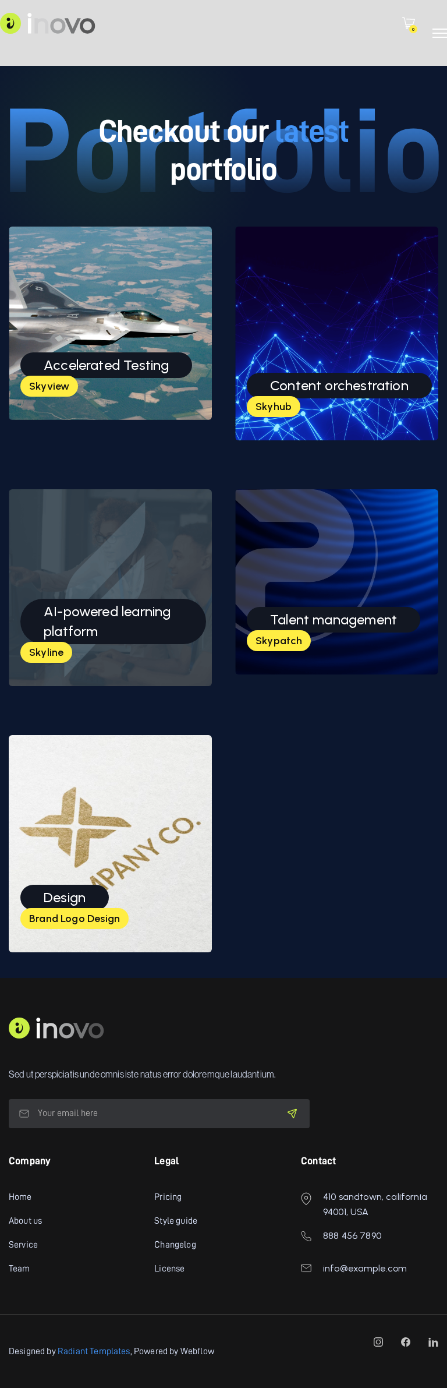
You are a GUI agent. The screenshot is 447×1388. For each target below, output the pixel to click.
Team (19, 1268)
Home (20, 1197)
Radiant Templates (94, 1351)
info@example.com (365, 1268)
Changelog (175, 1244)
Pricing (168, 1197)
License (169, 1268)
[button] (408, 23)
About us (25, 1220)
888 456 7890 (352, 1235)
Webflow (197, 1351)
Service (23, 1244)
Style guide (175, 1220)
